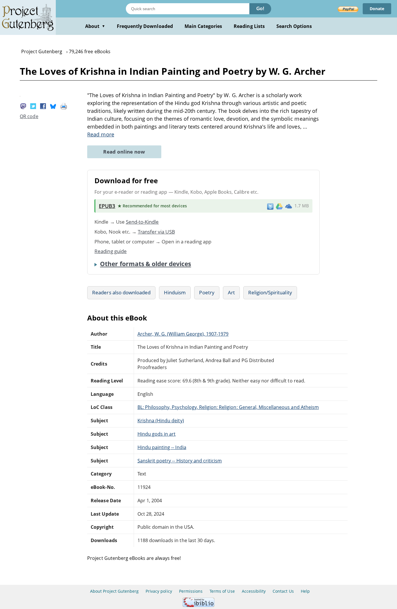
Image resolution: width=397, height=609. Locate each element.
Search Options (294, 26)
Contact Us (283, 591)
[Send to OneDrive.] (288, 206)
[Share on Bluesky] (53, 105)
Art (231, 292)
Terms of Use (222, 591)
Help (305, 591)
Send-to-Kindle (142, 221)
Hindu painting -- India (161, 447)
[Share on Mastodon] (23, 105)
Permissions (191, 591)
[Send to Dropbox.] (270, 206)
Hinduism (175, 292)
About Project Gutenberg (114, 591)
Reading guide (110, 251)
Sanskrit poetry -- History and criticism (179, 460)
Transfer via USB (156, 231)
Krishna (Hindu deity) (160, 420)
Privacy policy (159, 591)
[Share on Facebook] (43, 105)
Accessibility (254, 591)
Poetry (206, 292)
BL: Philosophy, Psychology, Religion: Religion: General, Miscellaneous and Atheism (228, 407)
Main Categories (203, 26)
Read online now (124, 151)
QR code (29, 116)
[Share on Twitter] (33, 105)
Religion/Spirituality (270, 292)
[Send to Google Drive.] (279, 205)
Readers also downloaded (121, 292)
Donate (377, 8)
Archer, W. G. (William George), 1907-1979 (183, 334)
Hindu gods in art (156, 434)
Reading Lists (249, 26)
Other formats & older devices (145, 263)
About (95, 26)
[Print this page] (63, 105)
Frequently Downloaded (145, 26)
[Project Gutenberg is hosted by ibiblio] (198, 605)
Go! (260, 8)
